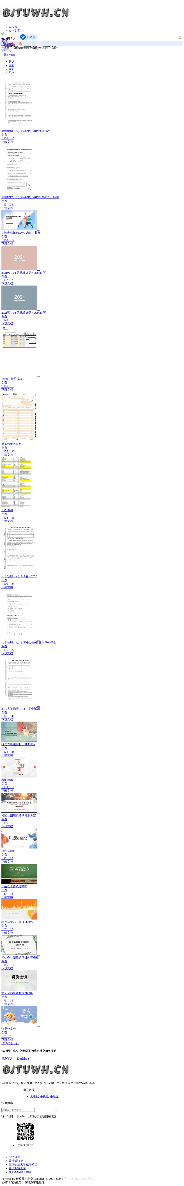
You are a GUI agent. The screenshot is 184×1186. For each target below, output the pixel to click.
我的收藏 (9, 54)
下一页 (14, 1043)
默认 (11, 61)
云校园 (13, 26)
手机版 (44, 1096)
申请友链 (17, 1160)
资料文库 (14, 30)
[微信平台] (26, 1131)
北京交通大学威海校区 (23, 1164)
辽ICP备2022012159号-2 (78, 1178)
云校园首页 (23, 1058)
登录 (4, 40)
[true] (55, 1110)
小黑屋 (54, 1096)
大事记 (34, 1096)
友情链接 (14, 1156)
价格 (14, 72)
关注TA (6, 51)
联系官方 (7, 1058)
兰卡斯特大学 (17, 1168)
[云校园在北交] (35, 20)
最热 (11, 68)
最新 (11, 65)
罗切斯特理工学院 (20, 1172)
